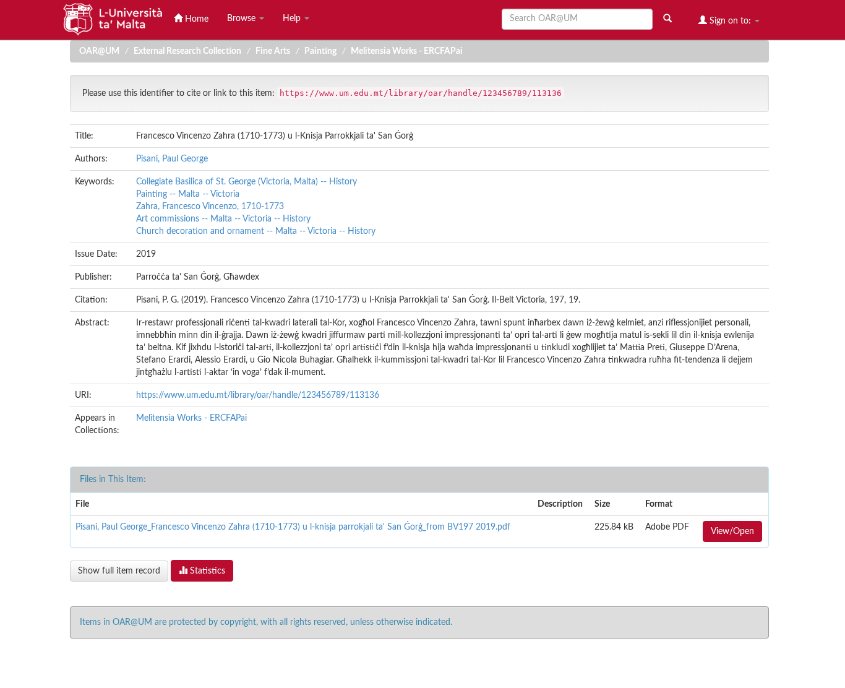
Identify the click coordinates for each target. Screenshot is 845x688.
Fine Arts (272, 51)
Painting (320, 51)
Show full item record (119, 571)
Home (195, 19)
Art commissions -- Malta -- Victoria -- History (223, 219)
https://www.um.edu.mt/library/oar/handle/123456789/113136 (257, 395)
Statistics (206, 571)
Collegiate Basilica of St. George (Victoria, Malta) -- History (246, 182)
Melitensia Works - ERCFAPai (407, 51)
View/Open (732, 531)
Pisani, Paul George (172, 159)
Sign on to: (730, 21)
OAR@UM (99, 51)
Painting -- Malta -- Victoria (187, 194)
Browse (242, 18)
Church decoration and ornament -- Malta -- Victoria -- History (255, 231)
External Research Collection (187, 51)
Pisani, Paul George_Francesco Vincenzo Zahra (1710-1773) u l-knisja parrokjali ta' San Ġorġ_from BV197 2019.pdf (292, 527)
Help (293, 18)
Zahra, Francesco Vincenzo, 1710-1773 (210, 206)
